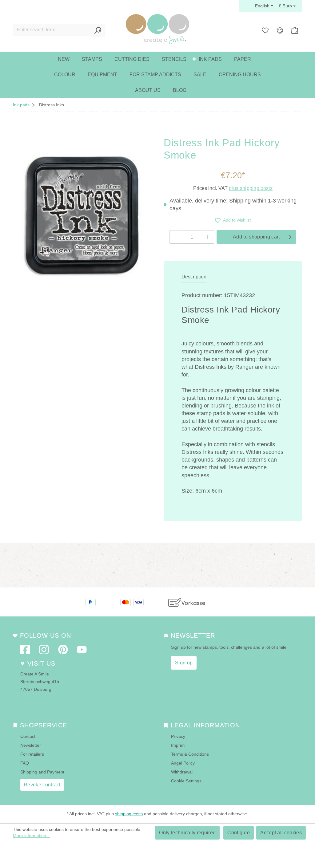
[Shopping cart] (294, 30)
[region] (82, 213)
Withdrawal (182, 771)
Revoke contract (42, 784)
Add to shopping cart (256, 236)
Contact (27, 736)
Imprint (178, 745)
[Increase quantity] (208, 237)
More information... (31, 835)
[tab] (193, 277)
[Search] (98, 30)
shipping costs (129, 813)
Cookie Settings (186, 780)
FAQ (24, 763)
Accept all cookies (281, 832)
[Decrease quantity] (175, 237)
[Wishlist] (265, 30)
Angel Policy (183, 763)
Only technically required (187, 832)
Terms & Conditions (190, 754)
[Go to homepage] (157, 29)
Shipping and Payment (42, 771)
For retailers (32, 754)
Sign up (184, 662)
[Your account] (280, 30)
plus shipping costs (251, 188)
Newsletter (30, 745)
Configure (238, 832)
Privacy (178, 736)
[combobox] (52, 30)
